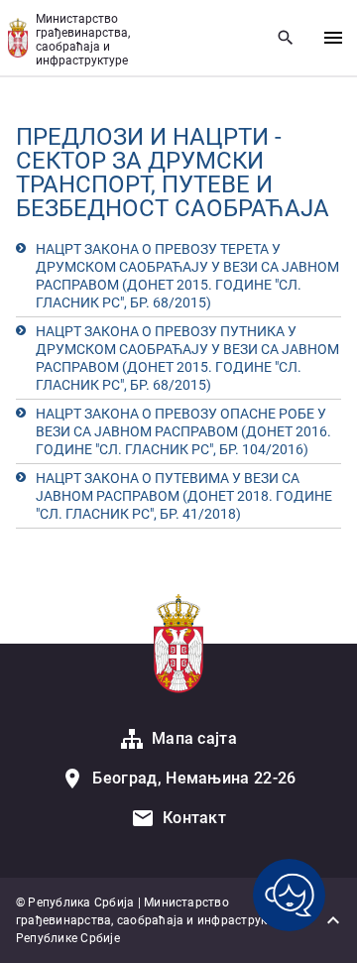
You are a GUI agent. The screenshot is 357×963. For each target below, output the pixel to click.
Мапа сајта (194, 738)
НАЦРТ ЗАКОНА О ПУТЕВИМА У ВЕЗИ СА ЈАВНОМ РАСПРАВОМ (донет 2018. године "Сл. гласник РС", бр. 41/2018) (184, 496)
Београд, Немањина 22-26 (194, 778)
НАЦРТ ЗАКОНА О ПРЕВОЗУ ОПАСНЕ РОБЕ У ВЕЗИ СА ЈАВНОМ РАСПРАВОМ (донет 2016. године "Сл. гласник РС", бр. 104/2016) (183, 431)
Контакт (194, 817)
